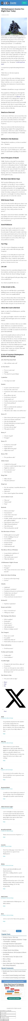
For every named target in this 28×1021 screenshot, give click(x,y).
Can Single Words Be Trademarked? (12, 943)
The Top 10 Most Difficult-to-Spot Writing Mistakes (13, 947)
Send (2, 1019)
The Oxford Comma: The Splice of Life (12, 956)
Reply (4, 733)
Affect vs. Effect (7, 961)
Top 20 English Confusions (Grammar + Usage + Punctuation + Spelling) (15, 940)
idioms (18, 96)
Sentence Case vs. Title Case (10, 937)
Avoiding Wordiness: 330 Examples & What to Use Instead (14, 953)
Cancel (6, 1019)
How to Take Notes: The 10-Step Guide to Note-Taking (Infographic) (13, 964)
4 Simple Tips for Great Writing (10, 950)
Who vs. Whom (7, 959)
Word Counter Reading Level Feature (15, 975)
